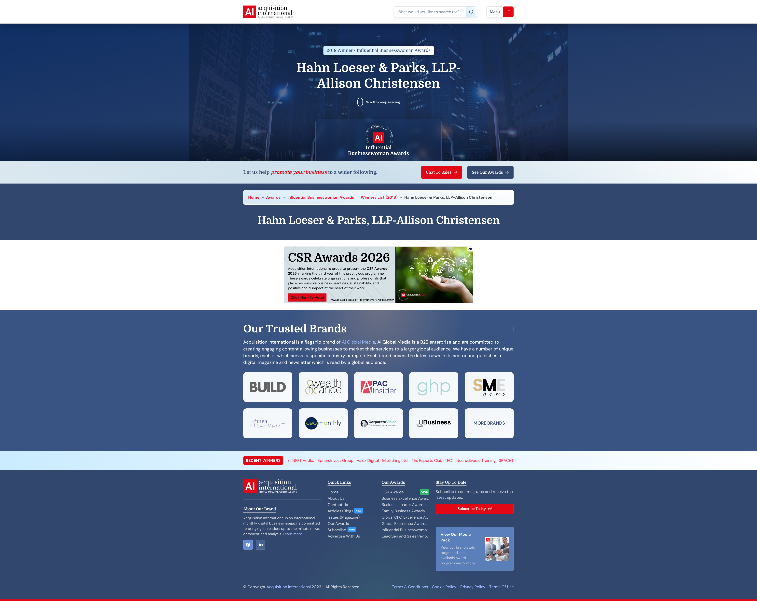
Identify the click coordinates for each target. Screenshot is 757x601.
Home (253, 197)
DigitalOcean (380, 460)
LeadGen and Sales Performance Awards (405, 536)
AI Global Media (358, 342)
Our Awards (338, 523)
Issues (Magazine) (344, 517)
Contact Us (338, 504)
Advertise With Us (344, 536)
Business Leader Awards (404, 504)
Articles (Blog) (340, 510)
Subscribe (337, 529)
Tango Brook (407, 460)
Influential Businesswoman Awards (320, 197)
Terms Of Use (501, 586)
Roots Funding (500, 460)
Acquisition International (289, 586)
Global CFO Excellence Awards (405, 517)
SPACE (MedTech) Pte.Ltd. (342, 460)
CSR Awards (393, 492)
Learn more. (293, 534)
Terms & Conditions (410, 586)
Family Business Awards (403, 510)
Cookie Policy (444, 586)
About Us (336, 498)
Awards (273, 197)
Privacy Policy (472, 586)
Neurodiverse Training (295, 460)
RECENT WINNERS (263, 460)
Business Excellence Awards (405, 498)
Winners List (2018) (379, 197)
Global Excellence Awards (405, 523)
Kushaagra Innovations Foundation (452, 460)
